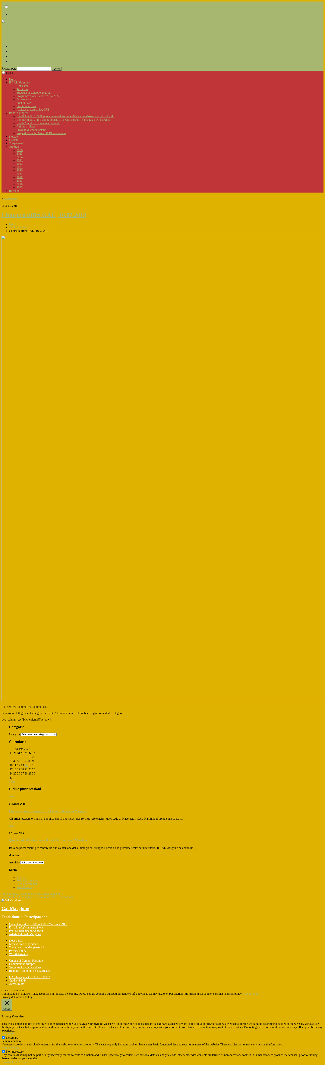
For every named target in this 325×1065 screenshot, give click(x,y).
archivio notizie (10, 198)
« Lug (12, 781)
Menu (9, 72)
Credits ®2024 (18, 980)
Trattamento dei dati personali (26, 947)
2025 (20, 153)
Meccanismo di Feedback (24, 944)
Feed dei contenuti (27, 880)
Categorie (15, 734)
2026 (20, 150)
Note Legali (16, 940)
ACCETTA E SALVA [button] (15, 1061)
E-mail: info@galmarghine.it (26, 927)
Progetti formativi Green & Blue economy (41, 133)
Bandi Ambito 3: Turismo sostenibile (38, 123)
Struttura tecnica (26, 106)
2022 (20, 163)
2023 (20, 160)
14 (26, 765)
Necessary (12, 1037)
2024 (20, 157)
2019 (20, 173)
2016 (20, 184)
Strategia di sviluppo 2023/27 (34, 92)
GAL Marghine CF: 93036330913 (29, 977)
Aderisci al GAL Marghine (25, 934)
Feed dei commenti (28, 883)
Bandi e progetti (18, 113)
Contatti (13, 140)
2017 (20, 180)
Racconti (14, 190)
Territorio (22, 89)
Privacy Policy (17, 950)
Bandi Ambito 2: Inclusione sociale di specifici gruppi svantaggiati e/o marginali (64, 119)
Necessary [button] (8, 1033)
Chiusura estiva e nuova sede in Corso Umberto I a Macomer (48, 811)
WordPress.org (25, 887)
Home (12, 79)
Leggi (255, 993)
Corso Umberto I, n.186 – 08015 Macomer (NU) (38, 924)
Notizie (13, 136)
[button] (6, 6)
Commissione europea (22, 964)
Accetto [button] (246, 993)
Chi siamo (23, 85)
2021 (20, 167)
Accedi (21, 877)
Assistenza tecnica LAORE (33, 109)
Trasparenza (16, 143)
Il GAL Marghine (19, 82)
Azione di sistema (27, 126)
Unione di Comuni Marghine (26, 960)
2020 (20, 170)
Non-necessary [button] (10, 1047)
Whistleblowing (18, 954)
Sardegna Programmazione (25, 967)
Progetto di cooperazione (31, 129)
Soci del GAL (25, 102)
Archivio (14, 146)
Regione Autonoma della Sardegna (29, 970)
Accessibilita (16, 983)
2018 (20, 177)
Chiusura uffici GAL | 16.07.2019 (44, 215)
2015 (20, 187)
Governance (24, 99)
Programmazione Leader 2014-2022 (38, 96)
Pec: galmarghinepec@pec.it (26, 930)
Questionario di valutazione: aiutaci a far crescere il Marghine (48, 840)
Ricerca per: (9, 68)
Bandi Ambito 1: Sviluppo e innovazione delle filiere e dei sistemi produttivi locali (65, 116)
